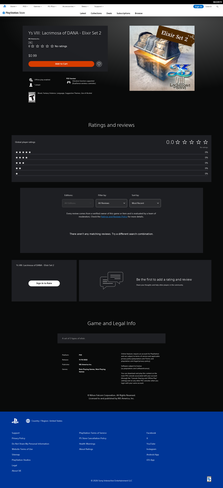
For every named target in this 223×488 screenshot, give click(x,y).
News (84, 6)
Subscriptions (123, 13)
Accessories (68, 6)
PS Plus (51, 6)
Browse (138, 13)
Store (12, 6)
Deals (109, 13)
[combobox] (77, 203)
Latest (83, 13)
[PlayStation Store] (14, 13)
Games (37, 6)
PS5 (24, 6)
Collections (96, 13)
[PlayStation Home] (5, 6)
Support (98, 6)
